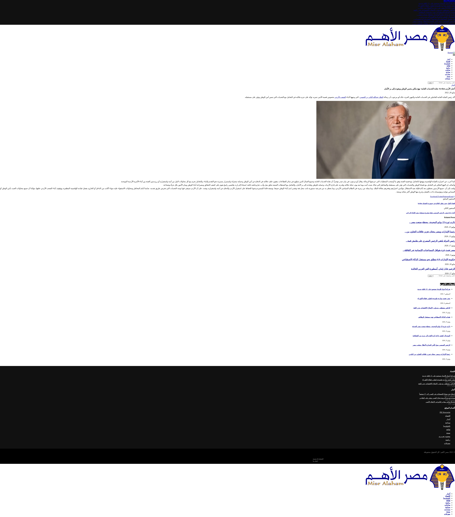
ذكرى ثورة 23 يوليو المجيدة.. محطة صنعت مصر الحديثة (431, 326)
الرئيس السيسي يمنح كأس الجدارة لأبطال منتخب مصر (434, 21)
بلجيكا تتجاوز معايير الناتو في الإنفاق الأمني (440, 402)
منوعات (447, 78)
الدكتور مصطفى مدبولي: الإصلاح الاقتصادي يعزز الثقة (434, 10)
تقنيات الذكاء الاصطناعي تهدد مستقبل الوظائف (437, 12)
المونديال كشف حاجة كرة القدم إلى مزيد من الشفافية (431, 336)
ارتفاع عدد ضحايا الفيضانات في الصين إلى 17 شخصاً (437, 394)
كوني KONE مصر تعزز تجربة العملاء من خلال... (436, 8)
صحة (448, 76)
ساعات (447, 70)
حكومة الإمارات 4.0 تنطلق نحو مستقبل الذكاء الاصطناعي (428, 259)
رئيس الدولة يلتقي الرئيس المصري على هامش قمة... (430, 241)
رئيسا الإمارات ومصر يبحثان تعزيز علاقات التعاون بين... (433, 24)
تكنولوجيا (447, 64)
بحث (430, 83)
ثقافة (448, 66)
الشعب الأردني (340, 97)
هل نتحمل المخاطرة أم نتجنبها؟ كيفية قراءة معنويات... (434, 19)
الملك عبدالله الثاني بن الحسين (371, 97)
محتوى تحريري (444, 436)
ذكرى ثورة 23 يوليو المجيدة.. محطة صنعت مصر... (436, 15)
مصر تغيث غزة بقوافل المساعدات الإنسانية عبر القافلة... (429, 250)
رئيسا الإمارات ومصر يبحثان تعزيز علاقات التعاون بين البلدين (429, 354)
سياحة (448, 72)
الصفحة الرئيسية (318, 459)
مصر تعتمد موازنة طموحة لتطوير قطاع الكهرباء (436, 6)
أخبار (448, 59)
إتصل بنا (315, 461)
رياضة (448, 68)
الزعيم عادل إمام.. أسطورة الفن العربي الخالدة (433, 269)
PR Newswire (445, 412)
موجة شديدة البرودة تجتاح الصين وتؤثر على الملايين (437, 398)
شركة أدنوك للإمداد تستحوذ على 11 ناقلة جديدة (437, 3)
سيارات (447, 74)
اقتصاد (448, 61)
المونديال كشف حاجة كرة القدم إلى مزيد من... (437, 17)
